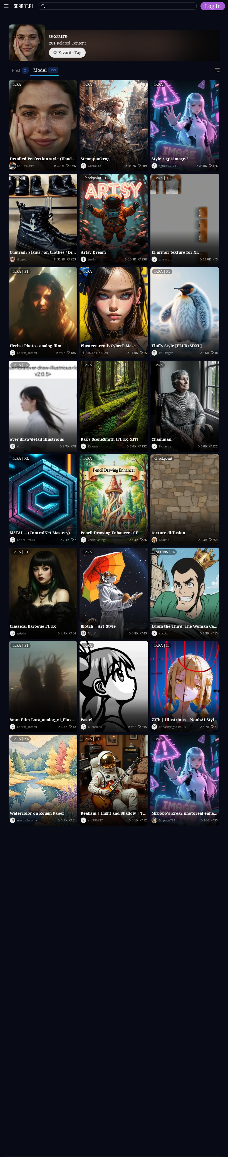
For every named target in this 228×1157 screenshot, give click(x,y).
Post (16, 70)
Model (40, 70)
